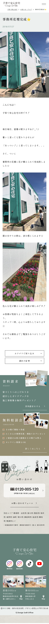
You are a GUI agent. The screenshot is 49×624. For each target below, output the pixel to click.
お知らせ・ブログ (26, 9)
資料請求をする (35, 406)
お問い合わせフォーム (22, 503)
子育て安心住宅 (12, 9)
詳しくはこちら (35, 449)
